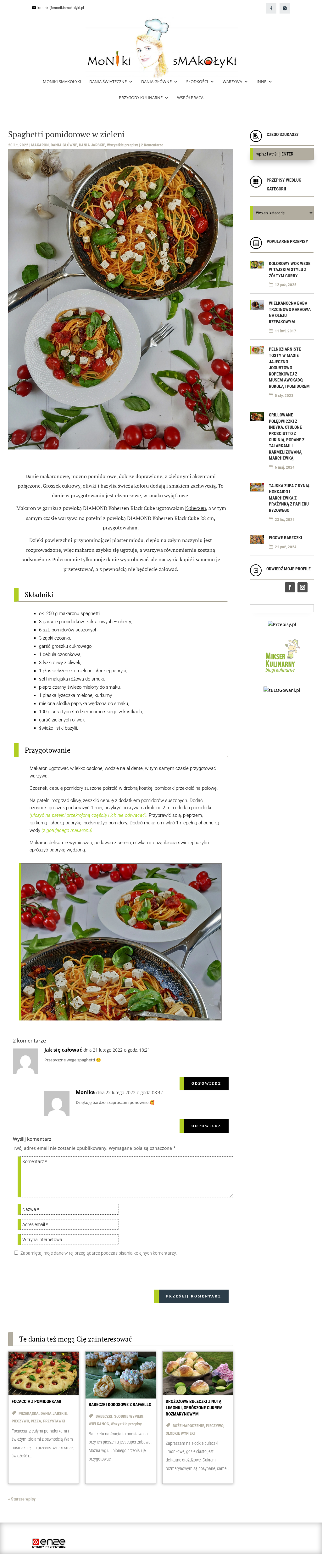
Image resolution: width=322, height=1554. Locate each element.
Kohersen (195, 508)
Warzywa (232, 81)
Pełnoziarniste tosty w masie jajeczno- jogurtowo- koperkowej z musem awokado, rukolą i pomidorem (289, 368)
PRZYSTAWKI (54, 1421)
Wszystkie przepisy (122, 145)
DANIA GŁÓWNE (64, 145)
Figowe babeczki (285, 537)
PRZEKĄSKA (29, 1413)
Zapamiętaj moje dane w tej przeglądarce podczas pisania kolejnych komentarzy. (98, 1253)
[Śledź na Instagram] (302, 587)
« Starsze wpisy (22, 1498)
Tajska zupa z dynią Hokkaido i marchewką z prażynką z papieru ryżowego (289, 498)
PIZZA (36, 1421)
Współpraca (190, 97)
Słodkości (197, 81)
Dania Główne (156, 81)
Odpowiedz (206, 1083)
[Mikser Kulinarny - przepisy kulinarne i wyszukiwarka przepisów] (282, 674)
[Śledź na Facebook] (290, 587)
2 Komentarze (152, 145)
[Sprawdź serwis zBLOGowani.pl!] (282, 690)
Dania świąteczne (108, 81)
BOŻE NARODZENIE (188, 1425)
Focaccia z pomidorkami (36, 1401)
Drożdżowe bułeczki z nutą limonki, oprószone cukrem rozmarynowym (194, 1407)
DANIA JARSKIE (92, 145)
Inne (261, 81)
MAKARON (40, 145)
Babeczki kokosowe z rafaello (120, 1404)
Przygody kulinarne (141, 97)
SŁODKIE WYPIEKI (128, 1416)
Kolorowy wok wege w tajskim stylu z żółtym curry (289, 269)
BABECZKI (104, 1416)
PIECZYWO (20, 1421)
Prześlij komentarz (193, 1296)
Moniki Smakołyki (62, 81)
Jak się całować (63, 1049)
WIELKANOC (99, 1423)
